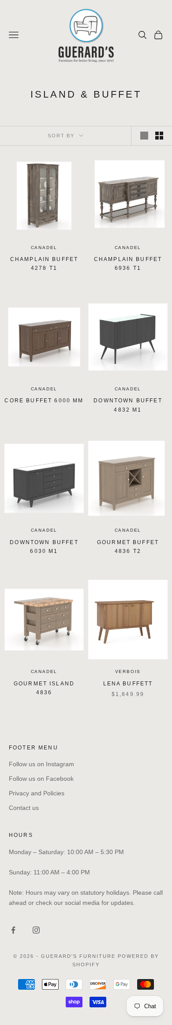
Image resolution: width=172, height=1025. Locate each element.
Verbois (128, 671)
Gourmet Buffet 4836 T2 (128, 546)
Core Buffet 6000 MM (43, 400)
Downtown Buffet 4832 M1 (127, 404)
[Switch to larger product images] (144, 135)
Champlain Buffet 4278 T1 (44, 263)
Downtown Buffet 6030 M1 (44, 546)
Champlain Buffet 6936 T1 (128, 263)
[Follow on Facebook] (13, 930)
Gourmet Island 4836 (44, 688)
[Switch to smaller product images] (159, 135)
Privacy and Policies (36, 793)
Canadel (44, 247)
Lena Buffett (128, 684)
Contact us (24, 807)
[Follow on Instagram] (36, 930)
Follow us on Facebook (41, 778)
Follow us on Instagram (41, 764)
